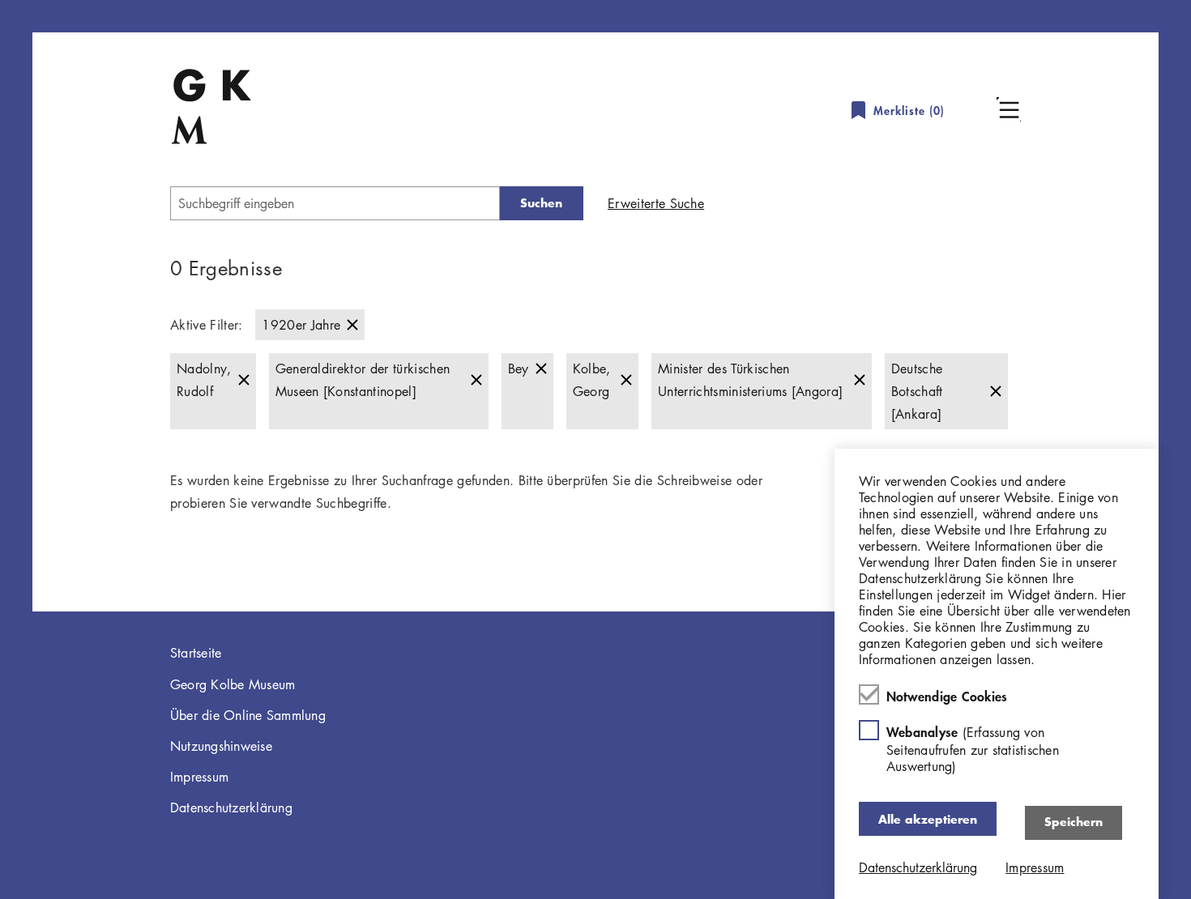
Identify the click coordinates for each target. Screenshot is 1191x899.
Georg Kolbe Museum (233, 684)
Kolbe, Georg (592, 380)
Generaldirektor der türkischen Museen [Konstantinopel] (362, 380)
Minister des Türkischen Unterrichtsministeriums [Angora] (750, 380)
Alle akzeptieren (927, 818)
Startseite (196, 653)
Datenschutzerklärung (231, 807)
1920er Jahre (301, 325)
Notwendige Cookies (947, 696)
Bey (518, 368)
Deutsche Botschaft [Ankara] (917, 391)
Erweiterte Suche (656, 203)
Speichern (1073, 821)
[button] (1009, 109)
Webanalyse (972, 748)
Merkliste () (909, 110)
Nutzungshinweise (221, 746)
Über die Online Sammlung (248, 715)
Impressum (199, 777)
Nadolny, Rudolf (204, 380)
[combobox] (335, 203)
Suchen (541, 202)
